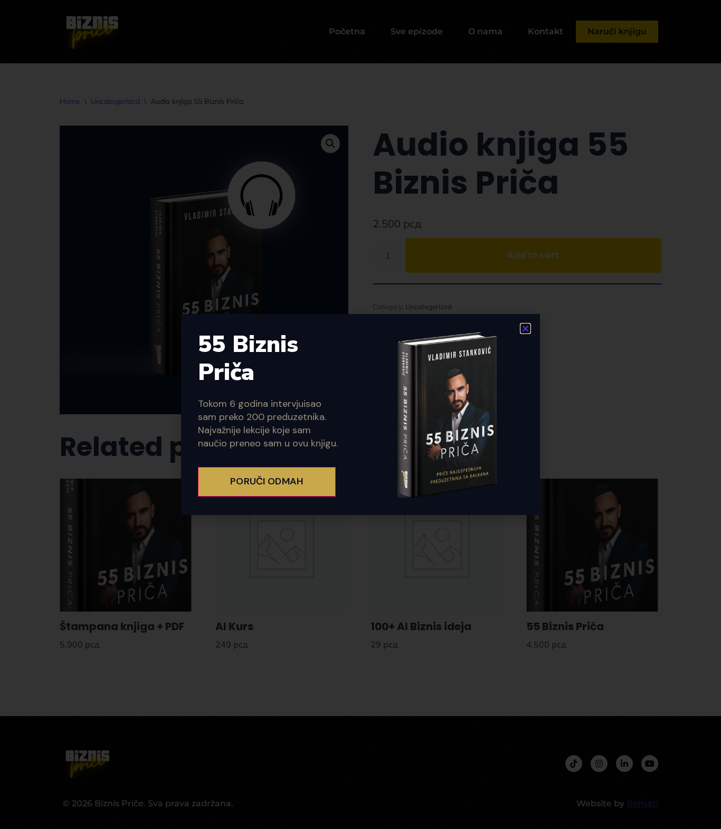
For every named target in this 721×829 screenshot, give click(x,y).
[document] (360, 414)
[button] (525, 328)
